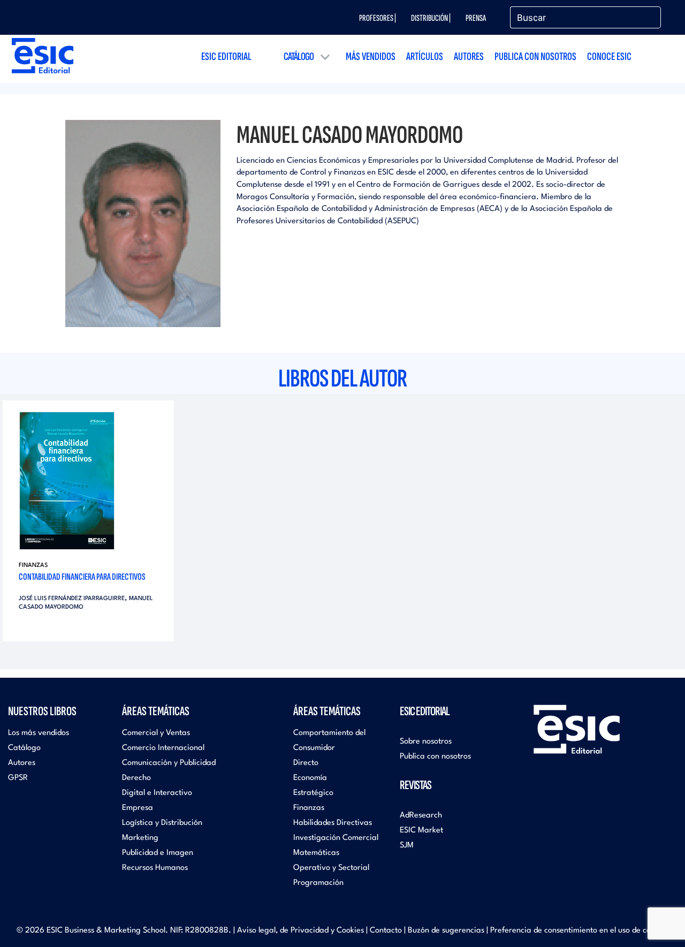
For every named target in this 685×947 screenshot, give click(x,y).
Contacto (386, 931)
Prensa (476, 18)
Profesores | (377, 18)
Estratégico (313, 793)
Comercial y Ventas (156, 733)
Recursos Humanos (155, 868)
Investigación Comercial (335, 838)
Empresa (137, 808)
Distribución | (431, 18)
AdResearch (421, 816)
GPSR (18, 778)
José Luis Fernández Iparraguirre (72, 599)
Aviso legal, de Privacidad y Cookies (300, 931)
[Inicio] (42, 55)
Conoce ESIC (609, 56)
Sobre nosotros (426, 742)
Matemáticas (316, 853)
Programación (318, 883)
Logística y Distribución (162, 823)
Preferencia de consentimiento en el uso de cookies (579, 931)
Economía (310, 778)
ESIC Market (421, 831)
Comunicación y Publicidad (169, 763)
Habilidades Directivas (332, 823)
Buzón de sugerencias (446, 931)
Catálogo (299, 56)
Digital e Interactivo (157, 793)
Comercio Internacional (163, 748)
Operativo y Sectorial (331, 868)
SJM (407, 846)
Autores (469, 56)
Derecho (136, 778)
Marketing (140, 838)
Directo (305, 763)
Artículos (424, 56)
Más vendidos (370, 56)
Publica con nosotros (535, 56)
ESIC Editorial (226, 56)
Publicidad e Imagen (157, 853)
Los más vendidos (38, 733)
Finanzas (33, 566)
